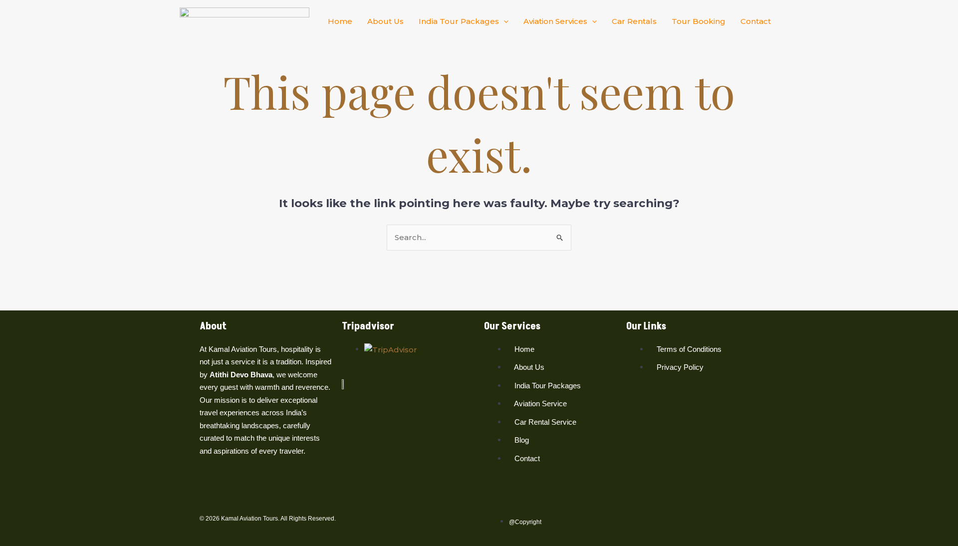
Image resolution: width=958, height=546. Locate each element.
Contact (755, 21)
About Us (385, 21)
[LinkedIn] (231, 489)
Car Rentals (634, 21)
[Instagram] (218, 489)
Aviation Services (555, 21)
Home (340, 21)
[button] (503, 21)
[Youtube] (244, 489)
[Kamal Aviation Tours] (244, 20)
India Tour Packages (459, 21)
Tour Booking (698, 21)
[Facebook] (205, 489)
